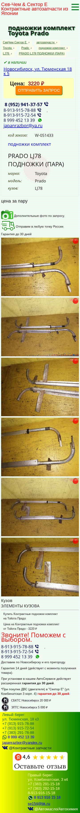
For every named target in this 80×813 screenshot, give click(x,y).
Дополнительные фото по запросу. (39, 216)
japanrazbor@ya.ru (23, 125)
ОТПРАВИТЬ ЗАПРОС (39, 90)
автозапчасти (45, 42)
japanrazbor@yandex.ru (22, 743)
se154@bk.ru (39, 804)
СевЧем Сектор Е (15, 42)
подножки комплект (52, 48)
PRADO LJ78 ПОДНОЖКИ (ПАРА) (41, 53)
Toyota (7, 48)
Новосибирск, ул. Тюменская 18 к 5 (38, 71)
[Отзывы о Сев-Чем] (40, 769)
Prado (25, 48)
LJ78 (6, 53)
